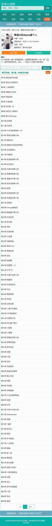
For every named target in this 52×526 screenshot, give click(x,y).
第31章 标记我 (6, 222)
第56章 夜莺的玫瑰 (8, 342)
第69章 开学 (5, 405)
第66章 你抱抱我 (7, 390)
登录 (47, 19)
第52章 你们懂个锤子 (9, 323)
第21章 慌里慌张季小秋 (10, 174)
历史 (39, 14)
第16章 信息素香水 (8, 149)
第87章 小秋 (5, 491)
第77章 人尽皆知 (7, 443)
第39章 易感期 (6, 260)
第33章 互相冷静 (7, 231)
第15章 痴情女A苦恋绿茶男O (12, 145)
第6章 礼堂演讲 (7, 101)
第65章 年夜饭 (6, 385)
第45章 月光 (5, 289)
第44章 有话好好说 (8, 284)
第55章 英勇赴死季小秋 (10, 337)
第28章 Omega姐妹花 (9, 207)
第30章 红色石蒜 (7, 217)
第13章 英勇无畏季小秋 (10, 135)
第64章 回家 (5, 380)
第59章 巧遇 (5, 356)
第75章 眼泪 (5, 433)
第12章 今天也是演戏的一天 (11, 130)
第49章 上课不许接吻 (9, 308)
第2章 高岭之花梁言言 (9, 82)
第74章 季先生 (6, 429)
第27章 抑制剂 (6, 202)
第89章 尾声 (27, 47)
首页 (5, 14)
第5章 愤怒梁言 (7, 97)
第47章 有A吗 (6, 299)
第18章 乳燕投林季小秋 (10, 159)
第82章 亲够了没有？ (9, 467)
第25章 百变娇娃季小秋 (10, 193)
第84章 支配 (5, 477)
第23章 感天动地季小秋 (10, 183)
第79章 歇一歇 (6, 453)
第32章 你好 (5, 226)
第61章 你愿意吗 (7, 366)
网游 (47, 14)
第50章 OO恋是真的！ (9, 313)
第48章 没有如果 (7, 303)
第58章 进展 (5, 352)
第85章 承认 (5, 482)
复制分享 (46, 68)
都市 (30, 14)
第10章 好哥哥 (6, 121)
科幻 (5, 19)
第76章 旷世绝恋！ (8, 438)
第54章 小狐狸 (6, 332)
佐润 (21, 38)
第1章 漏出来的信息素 (9, 77)
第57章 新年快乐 (7, 347)
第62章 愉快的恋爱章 (9, 371)
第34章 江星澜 (6, 236)
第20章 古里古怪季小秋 (10, 169)
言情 (13, 19)
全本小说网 (8, 4)
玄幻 (13, 14)
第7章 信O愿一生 (7, 106)
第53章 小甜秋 (6, 328)
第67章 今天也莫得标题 (10, 395)
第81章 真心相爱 (7, 462)
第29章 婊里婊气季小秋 (10, 212)
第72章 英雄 (5, 419)
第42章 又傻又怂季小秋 (10, 275)
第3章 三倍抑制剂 (7, 87)
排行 (30, 19)
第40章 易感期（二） (9, 265)
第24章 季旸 (5, 188)
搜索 (47, 8)
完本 (39, 19)
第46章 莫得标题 (7, 294)
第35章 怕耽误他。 (8, 241)
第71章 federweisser (9, 414)
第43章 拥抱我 (6, 279)
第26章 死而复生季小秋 (10, 198)
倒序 (48, 72)
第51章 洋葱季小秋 (8, 318)
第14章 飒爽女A (7, 140)
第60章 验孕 (5, 361)
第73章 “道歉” (6, 424)
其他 (22, 19)
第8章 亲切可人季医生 (9, 111)
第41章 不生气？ (7, 270)
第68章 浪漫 (5, 400)
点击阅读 (38, 52)
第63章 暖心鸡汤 (7, 376)
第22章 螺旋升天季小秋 (10, 178)
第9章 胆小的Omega (9, 116)
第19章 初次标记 (7, 164)
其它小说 (15, 30)
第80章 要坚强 (6, 457)
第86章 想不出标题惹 (9, 486)
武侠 (22, 14)
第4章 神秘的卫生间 (8, 92)
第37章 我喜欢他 (7, 251)
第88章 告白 (5, 496)
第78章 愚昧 (5, 448)
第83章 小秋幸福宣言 (9, 472)
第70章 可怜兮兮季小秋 (10, 409)
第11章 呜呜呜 (6, 125)
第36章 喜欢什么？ (8, 246)
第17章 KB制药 (6, 154)
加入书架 (13, 52)
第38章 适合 (5, 255)
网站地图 (26, 523)
